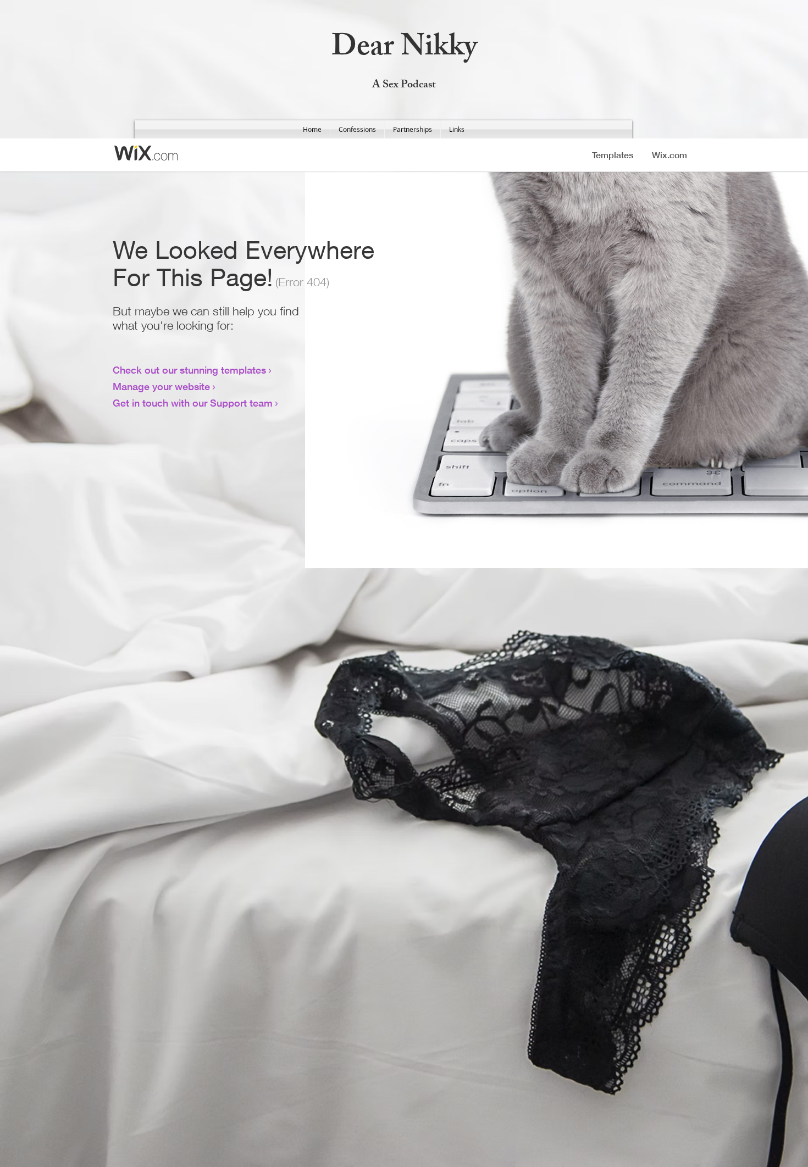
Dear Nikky (404, 50)
